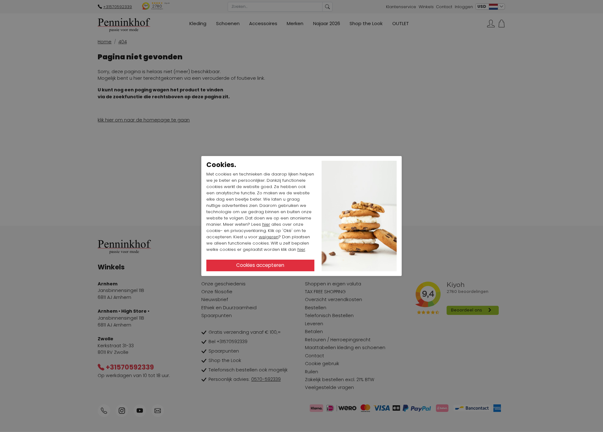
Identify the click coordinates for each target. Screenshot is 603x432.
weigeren (269, 237)
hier (266, 224)
